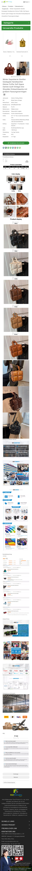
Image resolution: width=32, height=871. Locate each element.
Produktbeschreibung (9, 154)
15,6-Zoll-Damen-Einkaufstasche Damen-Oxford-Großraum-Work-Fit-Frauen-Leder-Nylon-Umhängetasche (9, 51)
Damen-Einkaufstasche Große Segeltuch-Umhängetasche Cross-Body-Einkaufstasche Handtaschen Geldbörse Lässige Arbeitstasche (22, 51)
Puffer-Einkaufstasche (9, 782)
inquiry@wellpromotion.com (11, 841)
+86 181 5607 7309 (15, 844)
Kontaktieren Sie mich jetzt (17, 143)
